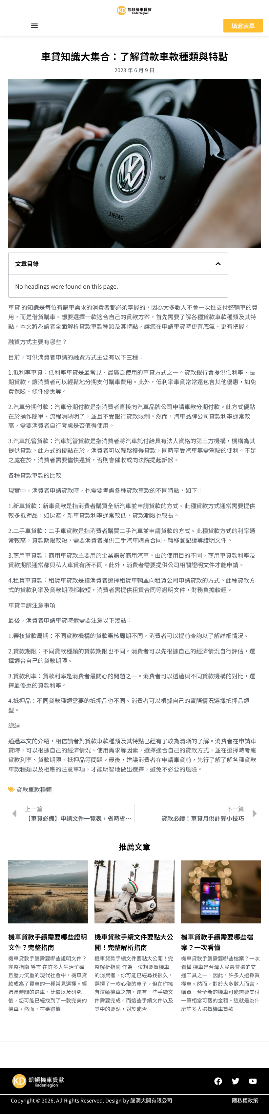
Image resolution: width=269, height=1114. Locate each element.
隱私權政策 (245, 1100)
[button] (34, 25)
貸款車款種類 (34, 789)
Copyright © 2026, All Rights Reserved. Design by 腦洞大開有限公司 (91, 1100)
